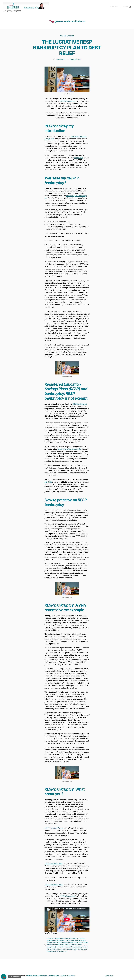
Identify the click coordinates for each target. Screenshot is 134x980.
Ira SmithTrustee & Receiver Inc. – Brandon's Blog (42, 975)
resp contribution (68, 949)
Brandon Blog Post (67, 36)
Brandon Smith (61, 59)
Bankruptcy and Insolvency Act (69, 449)
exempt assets (78, 942)
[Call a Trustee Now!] (4, 977)
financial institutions (58, 944)
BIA (77, 938)
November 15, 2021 (75, 59)
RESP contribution (80, 404)
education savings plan (66, 942)
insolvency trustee (71, 946)
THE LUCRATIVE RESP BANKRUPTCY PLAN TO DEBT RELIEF (67, 47)
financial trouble (69, 944)
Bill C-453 (48, 482)
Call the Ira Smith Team (54, 828)
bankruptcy (78, 158)
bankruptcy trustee (70, 938)
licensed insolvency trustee (63, 948)
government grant (60, 946)
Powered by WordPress (67, 975)
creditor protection (59, 940)
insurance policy (81, 946)
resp (51, 949)
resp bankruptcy (57, 949)
